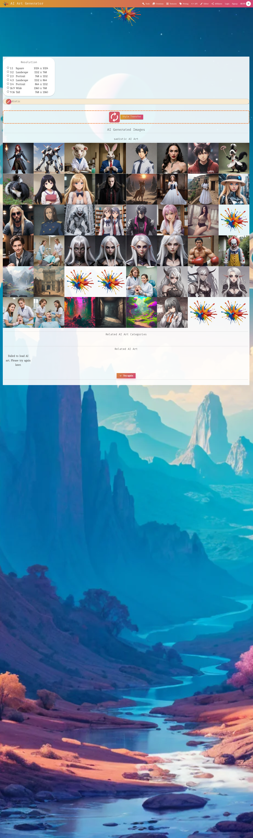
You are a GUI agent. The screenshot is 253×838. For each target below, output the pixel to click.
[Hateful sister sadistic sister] (110, 220)
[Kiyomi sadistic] (172, 220)
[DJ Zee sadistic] (18, 220)
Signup (235, 4)
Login (227, 4)
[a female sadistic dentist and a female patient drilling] (49, 250)
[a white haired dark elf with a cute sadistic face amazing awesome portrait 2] (110, 250)
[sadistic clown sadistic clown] (234, 250)
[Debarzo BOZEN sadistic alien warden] (49, 220)
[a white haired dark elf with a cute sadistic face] (79, 250)
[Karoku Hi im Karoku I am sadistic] (203, 158)
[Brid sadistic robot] (234, 189)
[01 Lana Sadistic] (79, 189)
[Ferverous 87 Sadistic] (79, 220)
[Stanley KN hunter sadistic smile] (18, 250)
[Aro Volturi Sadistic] (110, 189)
